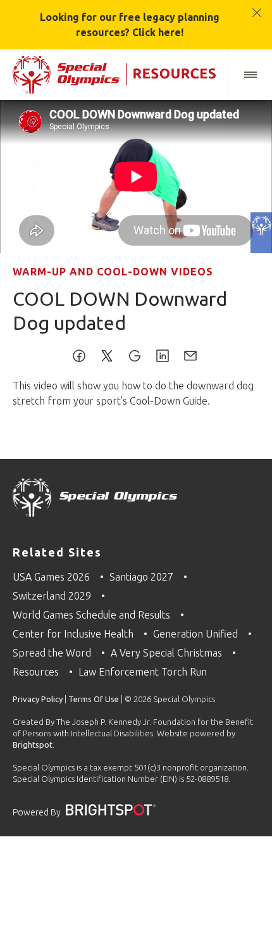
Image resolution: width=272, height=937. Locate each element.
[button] (250, 74)
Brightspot (33, 744)
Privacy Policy (38, 699)
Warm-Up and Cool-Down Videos (113, 271)
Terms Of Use (93, 699)
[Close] (257, 6)
